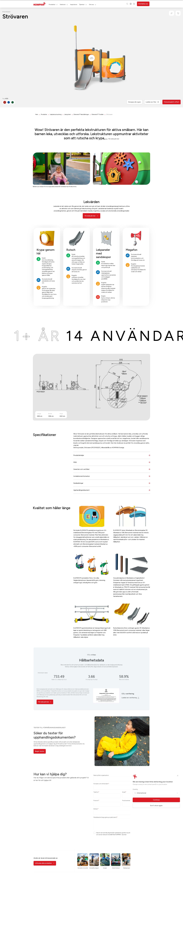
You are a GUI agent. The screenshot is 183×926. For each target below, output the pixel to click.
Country (135, 789)
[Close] (177, 775)
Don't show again (156, 805)
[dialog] (91, 463)
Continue (156, 800)
